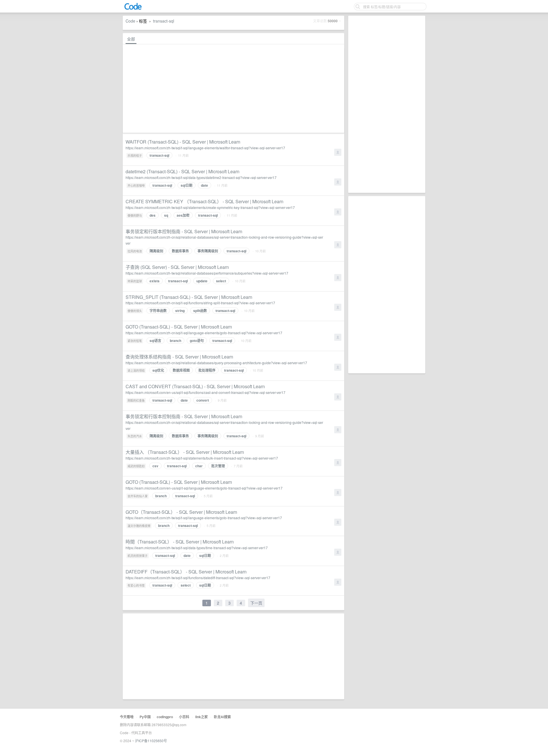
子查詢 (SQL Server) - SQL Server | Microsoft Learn (177, 267)
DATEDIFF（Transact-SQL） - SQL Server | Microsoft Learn (186, 571)
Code (130, 21)
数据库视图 (181, 370)
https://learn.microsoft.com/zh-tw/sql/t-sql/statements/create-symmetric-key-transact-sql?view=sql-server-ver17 (210, 207)
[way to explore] (133, 9)
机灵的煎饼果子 (138, 556)
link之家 (201, 716)
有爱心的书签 (136, 585)
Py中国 (145, 716)
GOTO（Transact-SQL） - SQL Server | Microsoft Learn (181, 512)
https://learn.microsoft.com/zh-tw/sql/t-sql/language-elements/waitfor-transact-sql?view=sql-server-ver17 (205, 147)
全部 (131, 39)
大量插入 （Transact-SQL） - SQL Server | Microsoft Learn (185, 452)
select (221, 280)
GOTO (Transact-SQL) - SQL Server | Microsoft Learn (179, 326)
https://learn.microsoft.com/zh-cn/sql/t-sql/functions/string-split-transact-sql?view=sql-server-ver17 (200, 302)
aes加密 (183, 215)
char (199, 465)
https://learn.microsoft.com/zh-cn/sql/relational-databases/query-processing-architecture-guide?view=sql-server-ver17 (216, 362)
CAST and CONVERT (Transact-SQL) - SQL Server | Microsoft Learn (195, 386)
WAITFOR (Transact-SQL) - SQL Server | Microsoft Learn (183, 141)
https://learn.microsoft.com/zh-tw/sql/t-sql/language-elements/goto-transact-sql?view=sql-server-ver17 (204, 517)
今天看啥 (127, 716)
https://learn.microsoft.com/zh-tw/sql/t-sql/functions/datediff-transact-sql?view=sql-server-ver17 (198, 577)
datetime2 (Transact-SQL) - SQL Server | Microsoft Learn (182, 171)
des (153, 215)
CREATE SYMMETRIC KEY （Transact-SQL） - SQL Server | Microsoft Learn (204, 201)
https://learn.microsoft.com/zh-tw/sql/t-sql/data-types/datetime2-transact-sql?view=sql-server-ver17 (201, 177)
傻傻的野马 (135, 216)
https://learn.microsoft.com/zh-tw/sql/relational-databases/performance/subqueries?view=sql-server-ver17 (207, 273)
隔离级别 (156, 250)
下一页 (256, 603)
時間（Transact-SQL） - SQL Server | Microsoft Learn (180, 541)
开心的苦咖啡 (136, 186)
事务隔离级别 (208, 250)
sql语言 (155, 340)
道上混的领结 (136, 371)
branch (175, 340)
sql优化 (158, 370)
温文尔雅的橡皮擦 (139, 526)
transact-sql (163, 21)
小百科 (184, 716)
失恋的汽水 (135, 436)
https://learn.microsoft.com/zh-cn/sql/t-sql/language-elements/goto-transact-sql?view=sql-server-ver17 (204, 332)
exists (155, 280)
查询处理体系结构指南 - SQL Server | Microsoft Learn (179, 356)
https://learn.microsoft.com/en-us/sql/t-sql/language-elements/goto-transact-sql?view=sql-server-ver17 (204, 488)
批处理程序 (206, 370)
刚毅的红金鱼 (136, 400)
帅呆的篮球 (135, 281)
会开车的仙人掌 (138, 496)
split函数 (200, 310)
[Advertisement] (386, 104)
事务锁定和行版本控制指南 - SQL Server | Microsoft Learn (184, 231)
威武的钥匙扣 (136, 466)
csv (155, 465)
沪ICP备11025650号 (151, 740)
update (201, 280)
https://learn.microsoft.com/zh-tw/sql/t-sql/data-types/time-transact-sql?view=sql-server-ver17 (197, 547)
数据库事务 (180, 250)
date (204, 185)
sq (166, 215)
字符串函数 (158, 310)
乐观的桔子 (135, 156)
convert (202, 400)
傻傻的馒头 (135, 311)
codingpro (165, 716)
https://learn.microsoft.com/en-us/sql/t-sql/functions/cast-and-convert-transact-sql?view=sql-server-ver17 (205, 392)
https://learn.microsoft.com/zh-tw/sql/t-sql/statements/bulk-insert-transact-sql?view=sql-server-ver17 (202, 458)
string (180, 310)
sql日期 (186, 185)
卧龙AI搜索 (222, 716)
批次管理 (218, 465)
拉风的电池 (135, 251)
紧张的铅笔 (135, 341)
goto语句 (197, 340)
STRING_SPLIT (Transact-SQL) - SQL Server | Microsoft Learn (189, 297)
